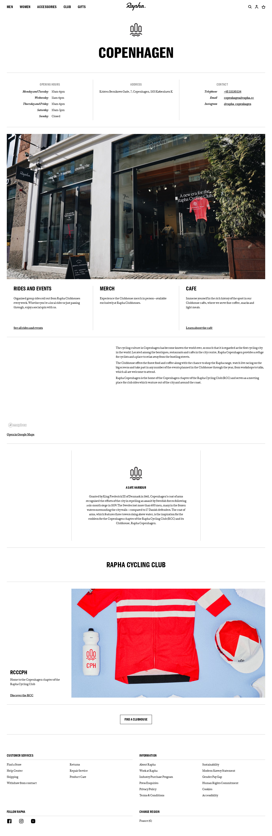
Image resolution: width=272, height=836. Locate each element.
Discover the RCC (21, 695)
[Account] (256, 7)
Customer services (20, 755)
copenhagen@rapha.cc (239, 97)
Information (148, 755)
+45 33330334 (232, 91)
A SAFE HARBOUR (136, 487)
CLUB (67, 7)
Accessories (47, 7)
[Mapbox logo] (17, 425)
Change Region (149, 811)
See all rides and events (28, 327)
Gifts (82, 7)
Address (136, 84)
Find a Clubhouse (136, 719)
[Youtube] (33, 822)
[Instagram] (21, 822)
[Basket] (262, 7)
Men (10, 7)
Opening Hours (50, 84)
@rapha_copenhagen (237, 104)
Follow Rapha (16, 811)
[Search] (249, 7)
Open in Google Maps (20, 434)
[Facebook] (9, 822)
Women (25, 7)
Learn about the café (199, 327)
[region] (59, 386)
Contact (222, 84)
